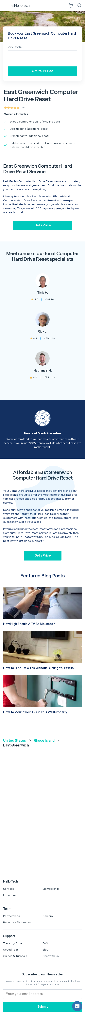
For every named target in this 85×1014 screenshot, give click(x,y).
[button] (77, 1006)
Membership (50, 888)
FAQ (45, 943)
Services (8, 888)
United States (14, 741)
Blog (45, 949)
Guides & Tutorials (15, 956)
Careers (47, 916)
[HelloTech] (22, 5)
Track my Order (13, 943)
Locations (9, 895)
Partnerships (11, 916)
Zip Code (15, 47)
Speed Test (10, 949)
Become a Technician (17, 922)
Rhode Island (44, 741)
